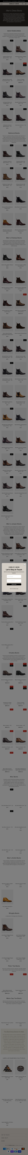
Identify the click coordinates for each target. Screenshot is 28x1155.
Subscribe (14, 584)
